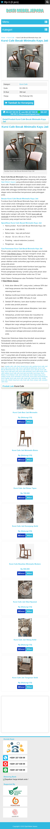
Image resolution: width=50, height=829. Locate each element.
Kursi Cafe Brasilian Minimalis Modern (25, 564)
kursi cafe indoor (24, 370)
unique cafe (37, 380)
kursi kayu (36, 373)
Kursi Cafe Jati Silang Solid (25, 640)
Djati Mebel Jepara (8, 182)
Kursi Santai (5, 378)
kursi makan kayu (36, 375)
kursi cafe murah (38, 371)
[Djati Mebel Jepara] (25, 15)
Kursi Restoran (42, 376)
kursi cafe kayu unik (11, 371)
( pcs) (11, 2)
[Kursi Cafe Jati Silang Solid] (25, 636)
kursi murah (25, 376)
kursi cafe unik (15, 373)
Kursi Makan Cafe (12, 375)
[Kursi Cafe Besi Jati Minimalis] (25, 409)
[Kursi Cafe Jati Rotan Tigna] (25, 484)
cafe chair (17, 366)
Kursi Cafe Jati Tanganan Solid (25, 678)
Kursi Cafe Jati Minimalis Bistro (25, 450)
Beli (30, 422)
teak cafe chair (28, 380)
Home (3, 37)
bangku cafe (9, 366)
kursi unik (20, 378)
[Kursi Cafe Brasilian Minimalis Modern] (25, 559)
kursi (9, 368)
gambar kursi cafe (38, 366)
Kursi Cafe (10, 37)
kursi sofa (13, 378)
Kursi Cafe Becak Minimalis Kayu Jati (24, 40)
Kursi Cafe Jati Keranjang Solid (25, 526)
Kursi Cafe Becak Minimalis (28, 368)
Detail (22, 422)
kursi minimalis (16, 376)
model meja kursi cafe (15, 380)
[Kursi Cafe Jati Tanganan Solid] (25, 674)
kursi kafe (29, 373)
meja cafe (27, 378)
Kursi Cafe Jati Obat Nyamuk (25, 602)
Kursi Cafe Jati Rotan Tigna (25, 488)
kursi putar (33, 376)
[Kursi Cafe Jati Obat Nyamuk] (25, 598)
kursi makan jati (24, 375)
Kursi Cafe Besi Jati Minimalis (25, 412)
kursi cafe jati (35, 370)
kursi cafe (15, 368)
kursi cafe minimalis (25, 371)
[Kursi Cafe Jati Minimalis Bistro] (25, 447)
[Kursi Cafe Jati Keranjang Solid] (25, 522)
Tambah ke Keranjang (20, 102)
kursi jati (23, 373)
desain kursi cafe (26, 366)
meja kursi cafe (36, 378)
